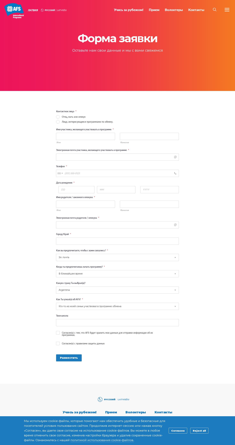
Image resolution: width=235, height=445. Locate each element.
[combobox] (60, 173)
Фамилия (124, 142)
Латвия (14, 11)
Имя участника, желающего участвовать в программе (85, 129)
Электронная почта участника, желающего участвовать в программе (92, 150)
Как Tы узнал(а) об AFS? (69, 299)
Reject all (199, 430)
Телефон (61, 166)
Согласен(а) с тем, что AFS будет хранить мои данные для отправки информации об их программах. (107, 334)
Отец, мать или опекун (74, 117)
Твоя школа (62, 315)
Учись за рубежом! (80, 412)
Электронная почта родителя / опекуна (77, 218)
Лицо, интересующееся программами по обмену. (87, 122)
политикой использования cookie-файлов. (102, 440)
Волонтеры (135, 412)
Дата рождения (65, 182)
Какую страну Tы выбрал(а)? (70, 283)
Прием (111, 412)
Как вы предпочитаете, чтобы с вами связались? (82, 250)
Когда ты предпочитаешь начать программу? (80, 266)
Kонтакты (163, 412)
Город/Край (63, 234)
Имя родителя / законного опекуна (75, 197)
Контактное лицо (66, 111)
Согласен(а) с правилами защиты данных (83, 343)
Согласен (178, 430)
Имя (59, 142)
